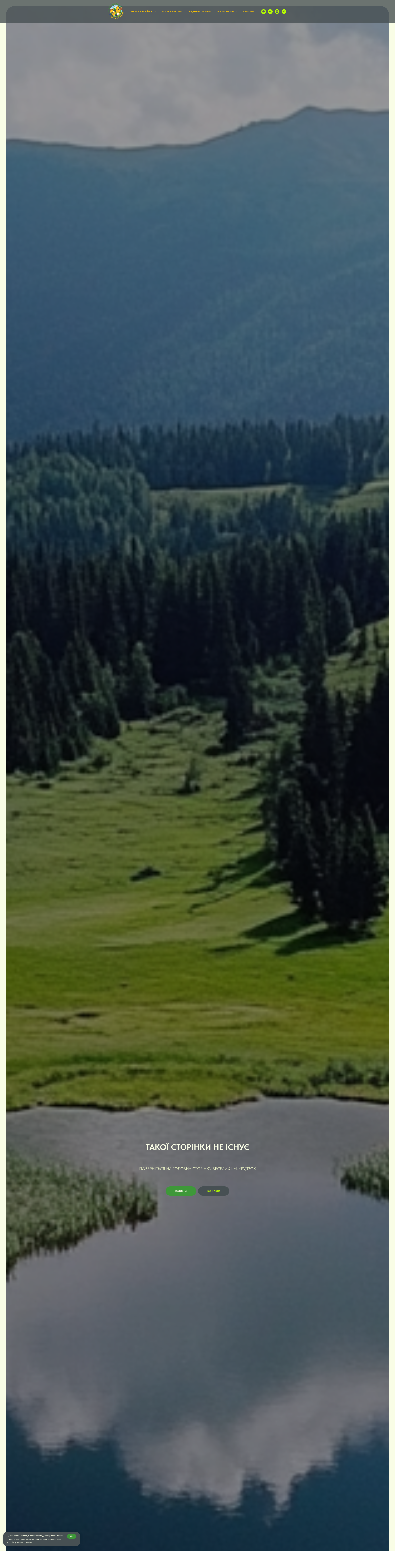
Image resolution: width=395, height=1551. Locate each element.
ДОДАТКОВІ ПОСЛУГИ (199, 11)
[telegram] (270, 11)
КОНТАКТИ (248, 11)
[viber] (263, 11)
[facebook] (284, 11)
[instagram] (277, 11)
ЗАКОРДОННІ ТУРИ (172, 11)
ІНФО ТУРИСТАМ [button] (226, 11)
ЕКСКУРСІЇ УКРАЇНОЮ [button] (142, 11)
